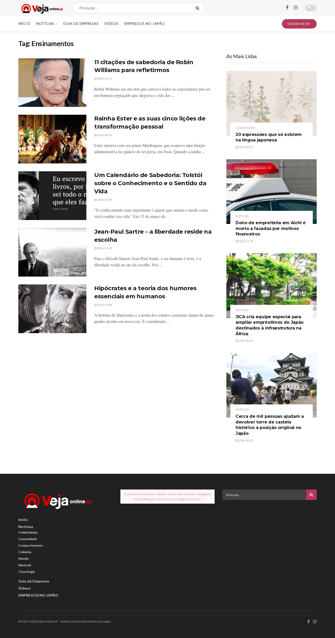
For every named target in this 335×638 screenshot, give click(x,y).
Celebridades (28, 532)
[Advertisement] (269, 540)
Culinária (24, 552)
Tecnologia (26, 572)
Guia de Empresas (81, 23)
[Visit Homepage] (41, 8)
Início (24, 23)
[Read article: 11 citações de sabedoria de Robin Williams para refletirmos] (52, 82)
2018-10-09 (104, 199)
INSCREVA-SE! (299, 24)
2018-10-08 (104, 304)
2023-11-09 (245, 241)
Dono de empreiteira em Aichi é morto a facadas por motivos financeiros (270, 228)
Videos (111, 23)
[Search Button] (198, 8)
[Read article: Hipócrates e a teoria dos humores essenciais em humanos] (52, 308)
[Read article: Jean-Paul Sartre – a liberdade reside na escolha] (52, 252)
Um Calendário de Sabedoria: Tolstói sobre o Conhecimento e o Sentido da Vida (150, 183)
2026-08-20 (245, 340)
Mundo (23, 558)
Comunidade (245, 127)
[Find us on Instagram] (296, 8)
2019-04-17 (245, 147)
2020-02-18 (104, 78)
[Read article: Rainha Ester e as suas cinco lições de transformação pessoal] (52, 139)
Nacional (24, 565)
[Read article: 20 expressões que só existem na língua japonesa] (271, 103)
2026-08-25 (245, 440)
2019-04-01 (104, 135)
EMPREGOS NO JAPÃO (144, 23)
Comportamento (30, 545)
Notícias (45, 23)
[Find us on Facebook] (287, 8)
